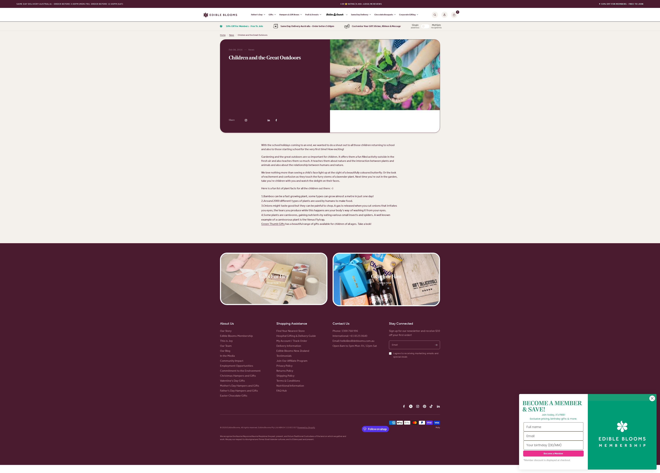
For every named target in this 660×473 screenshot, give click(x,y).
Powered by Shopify (306, 427)
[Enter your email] (436, 345)
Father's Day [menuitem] (257, 14)
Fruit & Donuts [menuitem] (312, 14)
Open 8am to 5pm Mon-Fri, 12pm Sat (355, 345)
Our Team (226, 345)
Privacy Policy (284, 365)
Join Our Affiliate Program (291, 360)
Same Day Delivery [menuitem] (359, 14)
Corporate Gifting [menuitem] (407, 14)
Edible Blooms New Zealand (292, 350)
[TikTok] (261, 120)
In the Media (227, 355)
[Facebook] (276, 120)
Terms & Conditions (288, 380)
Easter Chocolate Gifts (233, 395)
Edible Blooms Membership (236, 335)
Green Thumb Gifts (273, 224)
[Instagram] (246, 120)
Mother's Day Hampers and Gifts (239, 385)
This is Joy (226, 340)
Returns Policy (284, 370)
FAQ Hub (281, 390)
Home (223, 35)
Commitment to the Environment (240, 370)
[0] (453, 15)
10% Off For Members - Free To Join (244, 26)
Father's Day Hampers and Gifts (239, 390)
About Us (227, 323)
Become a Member (553, 453)
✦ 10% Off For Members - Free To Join (621, 4)
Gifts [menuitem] (271, 14)
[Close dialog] (652, 398)
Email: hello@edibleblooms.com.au (353, 340)
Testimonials (284, 355)
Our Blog (225, 350)
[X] (238, 120)
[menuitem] (336, 14)
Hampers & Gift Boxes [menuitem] (289, 14)
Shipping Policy (285, 375)
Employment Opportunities (236, 365)
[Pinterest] (253, 120)
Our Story (226, 331)
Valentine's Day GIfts (232, 380)
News (231, 35)
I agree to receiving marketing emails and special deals (415, 355)
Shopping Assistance (291, 323)
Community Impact (231, 360)
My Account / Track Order (291, 340)
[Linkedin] (268, 120)
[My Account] (444, 15)
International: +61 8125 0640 (350, 335)
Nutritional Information (290, 385)
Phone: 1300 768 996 (345, 331)
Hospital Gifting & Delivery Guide (296, 335)
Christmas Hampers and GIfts (238, 375)
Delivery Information (288, 345)
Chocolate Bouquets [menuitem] (383, 14)
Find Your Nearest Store (290, 331)
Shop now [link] (273, 282)
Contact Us (341, 323)
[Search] (435, 15)
